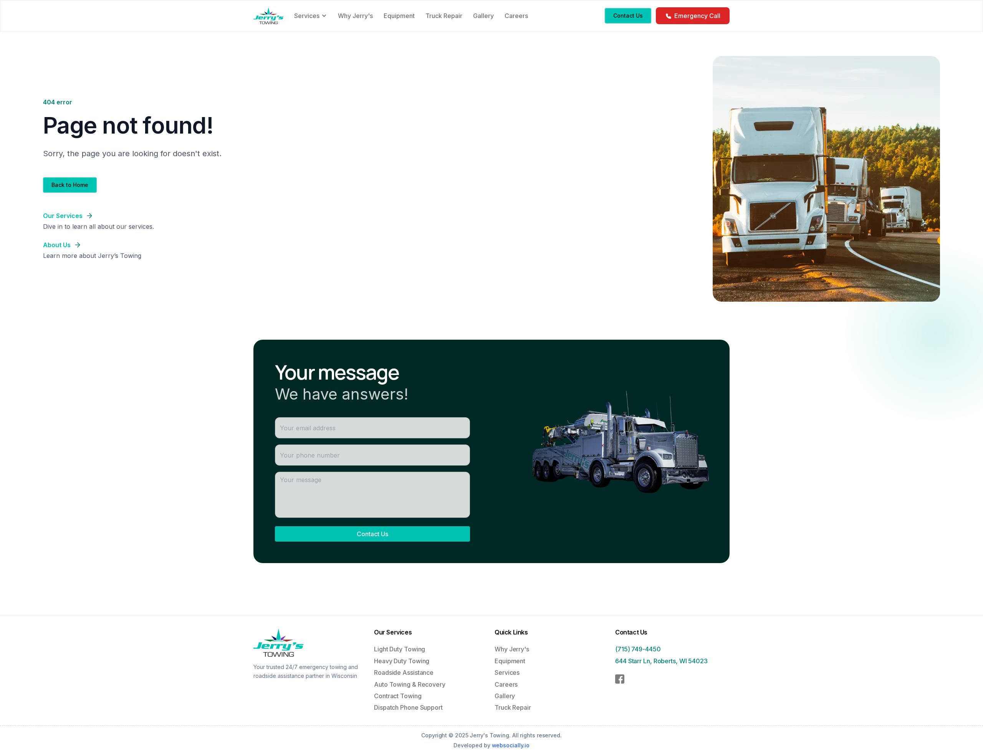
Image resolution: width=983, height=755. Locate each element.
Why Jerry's (512, 649)
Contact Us (372, 534)
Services (507, 672)
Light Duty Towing (399, 649)
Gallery (505, 696)
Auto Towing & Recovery (409, 684)
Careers (506, 684)
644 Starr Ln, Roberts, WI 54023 (661, 661)
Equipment (510, 661)
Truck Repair (513, 707)
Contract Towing (398, 696)
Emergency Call (697, 16)
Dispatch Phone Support (408, 707)
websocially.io (511, 745)
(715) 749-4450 (638, 649)
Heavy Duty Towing (401, 661)
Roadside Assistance (404, 672)
